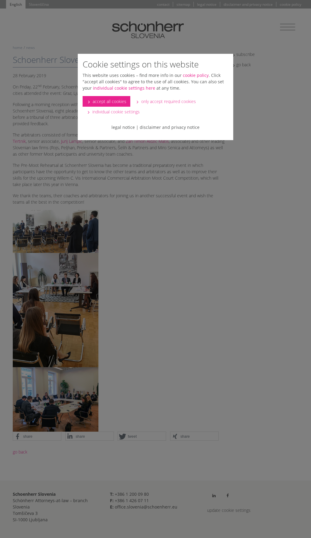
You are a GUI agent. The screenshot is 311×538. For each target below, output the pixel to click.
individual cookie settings (115, 112)
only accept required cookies (168, 101)
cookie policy (196, 75)
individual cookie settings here (124, 88)
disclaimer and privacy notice (170, 127)
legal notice (123, 127)
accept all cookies (108, 101)
